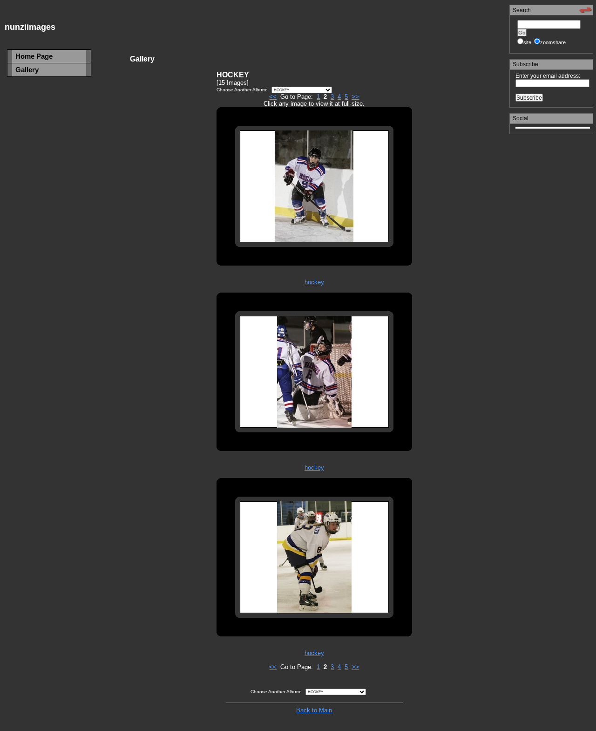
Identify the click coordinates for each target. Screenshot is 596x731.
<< (273, 96)
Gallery (27, 70)
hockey (314, 282)
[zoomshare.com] (585, 11)
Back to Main (314, 710)
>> (355, 96)
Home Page (34, 56)
